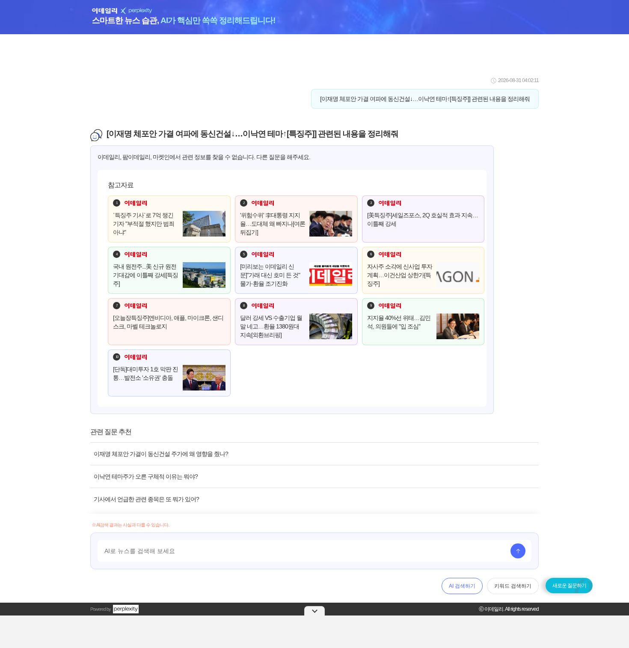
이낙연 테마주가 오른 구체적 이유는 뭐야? (146, 476)
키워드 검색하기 (512, 586)
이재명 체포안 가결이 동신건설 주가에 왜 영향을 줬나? (161, 453)
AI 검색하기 (462, 586)
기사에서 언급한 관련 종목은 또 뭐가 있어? (146, 499)
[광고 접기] (314, 610)
